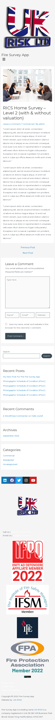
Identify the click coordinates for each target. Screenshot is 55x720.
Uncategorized (10, 464)
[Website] (43, 315)
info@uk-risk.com (21, 535)
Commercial (28, 124)
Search (6, 352)
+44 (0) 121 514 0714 (20, 532)
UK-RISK (17, 700)
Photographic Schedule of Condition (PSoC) (24, 381)
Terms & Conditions (11, 690)
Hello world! (37, 416)
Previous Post (28, 247)
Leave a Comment (12, 124)
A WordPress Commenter (15, 416)
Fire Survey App (15, 55)
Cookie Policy (8, 686)
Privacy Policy (8, 683)
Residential (8, 460)
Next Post (28, 253)
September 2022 (11, 436)
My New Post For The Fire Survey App (21, 377)
